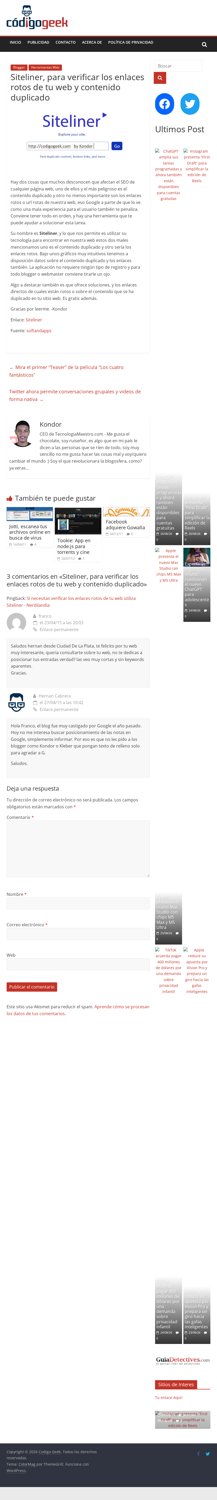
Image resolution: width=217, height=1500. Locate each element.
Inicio (15, 42)
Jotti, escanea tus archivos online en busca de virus (29, 532)
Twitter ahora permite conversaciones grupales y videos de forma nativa (75, 395)
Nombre (17, 894)
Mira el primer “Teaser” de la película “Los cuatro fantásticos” (66, 371)
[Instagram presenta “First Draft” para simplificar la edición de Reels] (197, 151)
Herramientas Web (45, 67)
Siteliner (34, 320)
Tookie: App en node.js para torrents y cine (74, 546)
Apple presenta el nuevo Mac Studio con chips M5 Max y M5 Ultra (167, 912)
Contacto (66, 42)
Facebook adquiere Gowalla (125, 524)
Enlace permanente (59, 629)
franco (45, 616)
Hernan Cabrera (55, 696)
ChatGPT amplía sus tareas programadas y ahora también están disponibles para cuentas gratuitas (169, 502)
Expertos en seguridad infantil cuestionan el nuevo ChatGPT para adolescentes (197, 584)
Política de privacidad (130, 42)
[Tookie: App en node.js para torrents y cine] (78, 510)
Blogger (19, 67)
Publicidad (38, 42)
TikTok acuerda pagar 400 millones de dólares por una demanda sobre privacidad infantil (168, 1304)
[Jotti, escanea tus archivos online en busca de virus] (30, 510)
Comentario (20, 817)
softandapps (39, 331)
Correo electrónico (27, 925)
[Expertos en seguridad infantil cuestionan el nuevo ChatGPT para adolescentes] (197, 550)
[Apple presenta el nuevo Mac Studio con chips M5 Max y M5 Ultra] (168, 550)
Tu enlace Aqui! (169, 1397)
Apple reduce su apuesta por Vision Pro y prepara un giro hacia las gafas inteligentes (197, 1309)
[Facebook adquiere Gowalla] (126, 510)
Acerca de (92, 42)
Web (11, 955)
